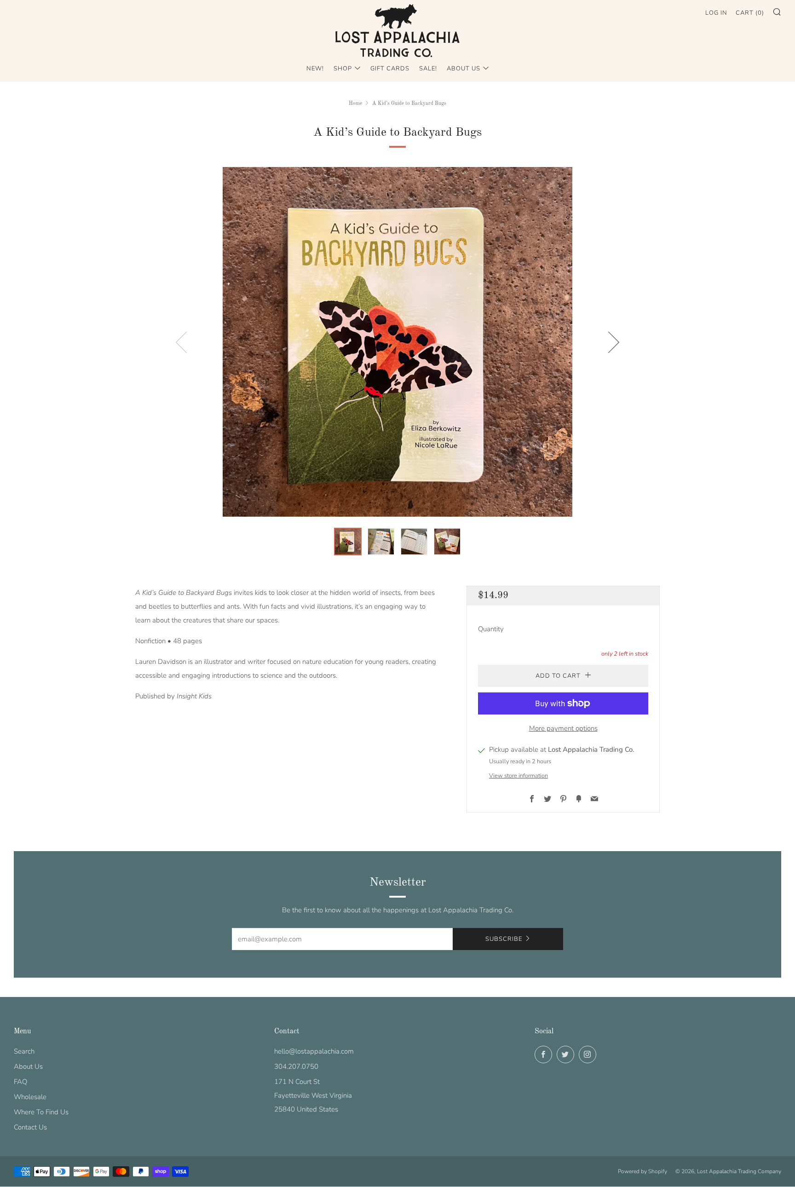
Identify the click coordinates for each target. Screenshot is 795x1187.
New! (315, 68)
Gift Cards (389, 68)
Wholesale (30, 1096)
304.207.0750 (296, 1066)
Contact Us (30, 1127)
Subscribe (503, 939)
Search (24, 1051)
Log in (716, 13)
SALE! (428, 68)
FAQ (20, 1081)
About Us (463, 68)
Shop (343, 68)
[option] (397, 342)
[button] (348, 541)
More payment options (563, 728)
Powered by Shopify (642, 1171)
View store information (518, 776)
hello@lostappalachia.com (314, 1051)
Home (355, 103)
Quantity (491, 629)
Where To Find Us (41, 1112)
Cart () (750, 13)
